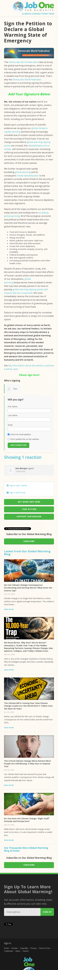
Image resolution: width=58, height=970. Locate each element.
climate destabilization (27, 175)
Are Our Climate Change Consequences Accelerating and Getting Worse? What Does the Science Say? (28, 588)
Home (6, 948)
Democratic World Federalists (23, 62)
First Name (12, 406)
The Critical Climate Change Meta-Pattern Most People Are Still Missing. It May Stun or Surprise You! (27, 763)
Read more (9, 609)
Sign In (7, 943)
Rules (18, 951)
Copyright (24, 948)
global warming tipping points (28, 289)
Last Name (12, 415)
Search (26, 951)
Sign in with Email (17, 492)
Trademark (8, 951)
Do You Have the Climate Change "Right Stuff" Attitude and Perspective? (27, 820)
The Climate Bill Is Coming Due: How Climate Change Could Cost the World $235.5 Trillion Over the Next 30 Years (28, 706)
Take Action (29, 509)
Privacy (33, 948)
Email (10, 425)
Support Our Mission (29, 516)
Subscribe (29, 541)
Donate (14, 948)
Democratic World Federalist (27, 79)
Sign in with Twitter (18, 485)
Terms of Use (44, 948)
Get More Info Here (29, 501)
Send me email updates (20, 434)
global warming (23, 172)
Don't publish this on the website (24, 439)
